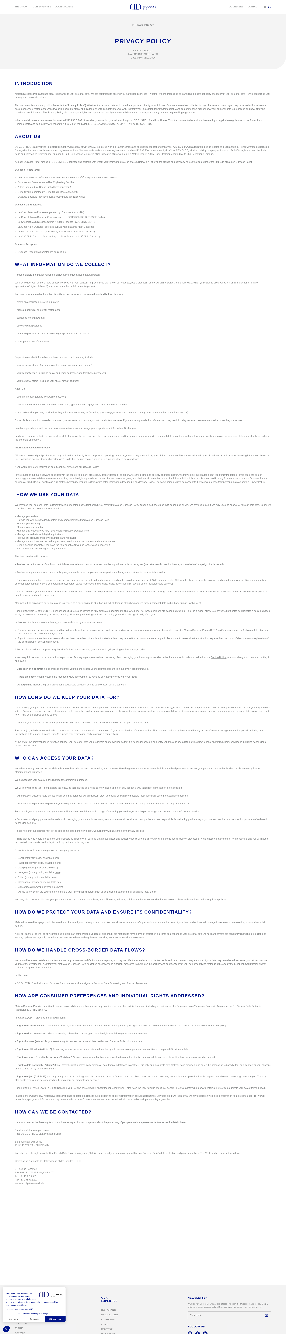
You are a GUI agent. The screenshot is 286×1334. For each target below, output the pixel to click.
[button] (6, 1329)
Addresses (236, 6)
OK (266, 1315)
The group (21, 6)
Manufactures (109, 1314)
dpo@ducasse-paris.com (35, 1130)
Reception (107, 1329)
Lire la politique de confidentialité (19, 1309)
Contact (253, 6)
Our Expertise (42, 6)
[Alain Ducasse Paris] (143, 7)
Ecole (104, 1324)
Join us (19, 1328)
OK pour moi (55, 1319)
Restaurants (108, 1310)
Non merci (13, 1319)
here (55, 858)
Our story (21, 1323)
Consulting (108, 1319)
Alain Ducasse (64, 6)
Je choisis (34, 1319)
